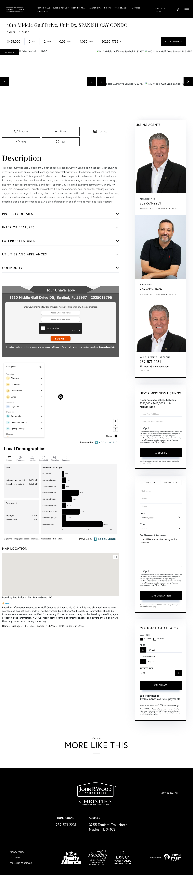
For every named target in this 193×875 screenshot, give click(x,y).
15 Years (160, 638)
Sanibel (41, 625)
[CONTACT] (173, 41)
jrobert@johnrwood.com (156, 366)
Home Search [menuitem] (120, 8)
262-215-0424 (151, 289)
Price (142, 645)
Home (5, 625)
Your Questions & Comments (153, 535)
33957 (51, 625)
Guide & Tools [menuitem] (60, 8)
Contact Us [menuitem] (42, 12)
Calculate (160, 685)
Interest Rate (146, 668)
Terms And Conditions (21, 863)
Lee (32, 625)
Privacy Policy (160, 442)
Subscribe (161, 452)
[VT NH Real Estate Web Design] (172, 857)
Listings (16, 625)
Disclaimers (15, 857)
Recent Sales (155, 209)
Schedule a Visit (171, 483)
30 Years (147, 638)
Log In (158, 12)
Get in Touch (169, 793)
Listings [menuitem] (136, 8)
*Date (142, 513)
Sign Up (158, 8)
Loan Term (145, 634)
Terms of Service (147, 607)
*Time (142, 524)
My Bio (174, 209)
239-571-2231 (178, 9)
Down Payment (147, 656)
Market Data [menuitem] (95, 8)
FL (25, 625)
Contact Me (166, 209)
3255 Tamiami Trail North (108, 827)
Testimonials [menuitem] (43, 8)
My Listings (144, 209)
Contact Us (144, 370)
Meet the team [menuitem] (78, 8)
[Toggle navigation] (187, 9)
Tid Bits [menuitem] (107, 8)
